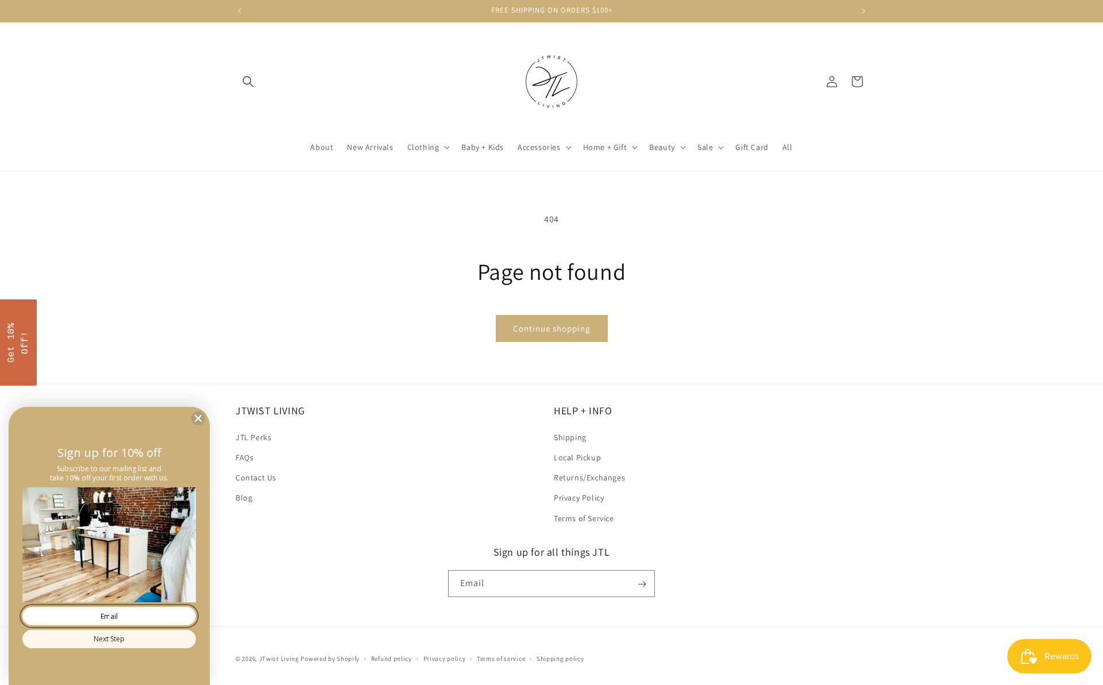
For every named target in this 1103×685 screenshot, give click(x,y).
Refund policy (391, 658)
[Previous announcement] (239, 11)
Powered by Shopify (330, 659)
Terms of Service (584, 518)
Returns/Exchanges (589, 477)
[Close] (198, 418)
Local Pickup (577, 457)
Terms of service (501, 658)
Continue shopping (552, 328)
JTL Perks (253, 437)
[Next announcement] (863, 11)
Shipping (570, 437)
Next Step (109, 639)
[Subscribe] (641, 584)
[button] (248, 81)
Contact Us (256, 477)
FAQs (244, 457)
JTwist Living (279, 659)
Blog (244, 497)
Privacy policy (444, 658)
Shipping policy (560, 658)
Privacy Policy (579, 497)
